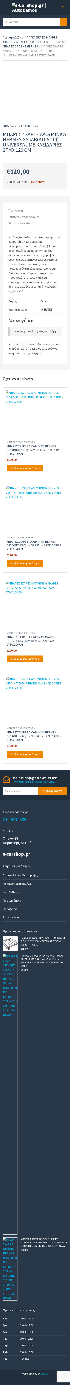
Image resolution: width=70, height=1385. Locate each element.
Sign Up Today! (53, 791)
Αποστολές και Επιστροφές (20, 875)
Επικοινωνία (11, 917)
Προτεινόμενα (12, 900)
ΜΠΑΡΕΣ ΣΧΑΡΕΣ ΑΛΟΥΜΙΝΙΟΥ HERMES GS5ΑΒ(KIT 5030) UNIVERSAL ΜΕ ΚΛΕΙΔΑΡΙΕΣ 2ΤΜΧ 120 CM (35, 450)
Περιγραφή (15, 210)
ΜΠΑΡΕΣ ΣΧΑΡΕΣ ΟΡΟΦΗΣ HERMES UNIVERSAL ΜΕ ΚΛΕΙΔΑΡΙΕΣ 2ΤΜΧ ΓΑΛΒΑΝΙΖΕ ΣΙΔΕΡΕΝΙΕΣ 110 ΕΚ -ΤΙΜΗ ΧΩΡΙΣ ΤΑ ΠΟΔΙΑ (44, 1242)
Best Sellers (10, 892)
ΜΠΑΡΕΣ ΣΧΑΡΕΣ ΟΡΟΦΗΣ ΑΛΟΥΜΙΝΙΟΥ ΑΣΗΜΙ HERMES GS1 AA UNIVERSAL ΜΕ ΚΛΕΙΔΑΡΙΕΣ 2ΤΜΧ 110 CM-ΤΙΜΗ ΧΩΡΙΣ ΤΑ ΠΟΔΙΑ (42, 960)
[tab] (35, 210)
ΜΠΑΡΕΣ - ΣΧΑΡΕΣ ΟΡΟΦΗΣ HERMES (40, 42)
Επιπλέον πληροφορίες (23, 217)
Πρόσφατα (10, 909)
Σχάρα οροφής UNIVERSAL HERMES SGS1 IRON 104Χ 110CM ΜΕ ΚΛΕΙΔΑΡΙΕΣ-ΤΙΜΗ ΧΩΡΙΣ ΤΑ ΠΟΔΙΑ (43, 941)
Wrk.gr (44, 1373)
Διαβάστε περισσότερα (25, 468)
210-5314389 (14, 819)
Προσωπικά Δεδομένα (17, 884)
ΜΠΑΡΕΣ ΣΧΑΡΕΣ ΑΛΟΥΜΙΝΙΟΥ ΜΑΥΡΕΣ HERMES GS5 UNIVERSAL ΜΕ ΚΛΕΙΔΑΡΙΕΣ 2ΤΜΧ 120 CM (32, 640)
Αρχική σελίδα (12, 37)
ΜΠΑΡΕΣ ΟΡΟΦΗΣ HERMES (20, 46)
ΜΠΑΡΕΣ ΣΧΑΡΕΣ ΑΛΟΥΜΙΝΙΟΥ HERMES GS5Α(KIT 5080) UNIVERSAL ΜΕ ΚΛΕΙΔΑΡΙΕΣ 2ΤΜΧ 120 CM (34, 545)
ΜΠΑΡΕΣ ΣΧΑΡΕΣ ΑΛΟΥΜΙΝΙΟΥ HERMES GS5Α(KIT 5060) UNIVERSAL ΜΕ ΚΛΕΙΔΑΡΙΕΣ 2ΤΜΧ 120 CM (34, 736)
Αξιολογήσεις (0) (19, 223)
